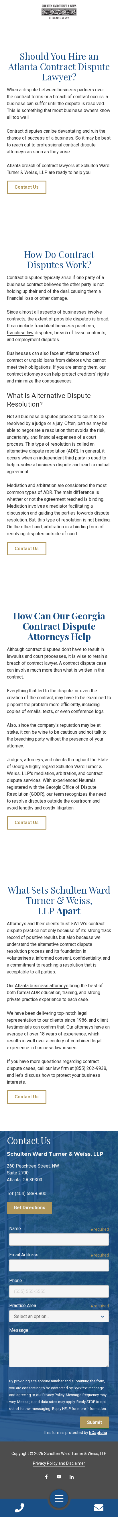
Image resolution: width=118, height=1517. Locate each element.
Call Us (19, 1507)
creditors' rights (93, 374)
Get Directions (29, 1207)
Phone (15, 1280)
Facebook (46, 1477)
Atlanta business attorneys (41, 985)
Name (15, 1228)
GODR (37, 794)
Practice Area (22, 1305)
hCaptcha (98, 1432)
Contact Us (98, 1507)
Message (18, 1330)
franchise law (20, 332)
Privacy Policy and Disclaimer (59, 1463)
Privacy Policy (53, 1395)
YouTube (59, 1477)
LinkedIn (71, 1477)
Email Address (23, 1254)
